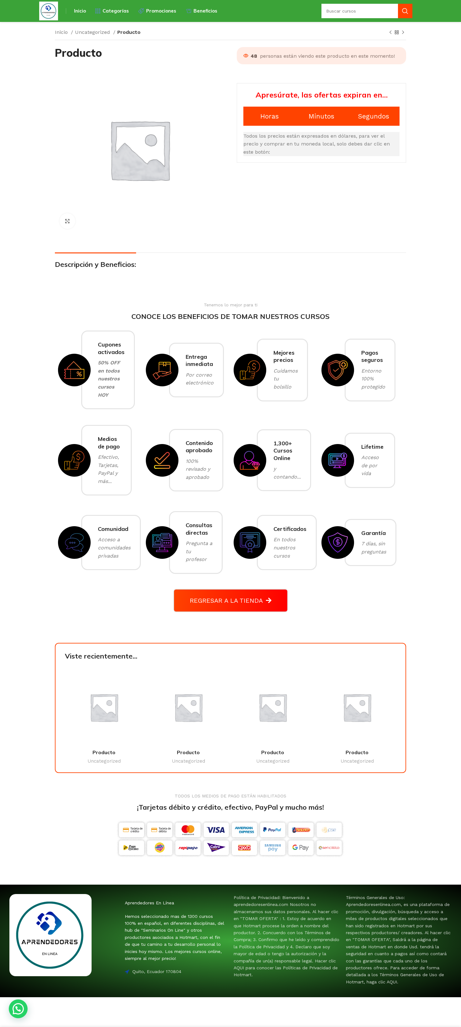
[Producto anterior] (390, 32)
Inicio (62, 32)
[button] (18, 1008)
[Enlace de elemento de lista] (287, 936)
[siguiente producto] (403, 32)
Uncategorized (93, 32)
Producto (104, 752)
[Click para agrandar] (67, 221)
